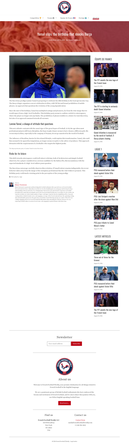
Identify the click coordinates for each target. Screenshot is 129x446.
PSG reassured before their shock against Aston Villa (104, 171)
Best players (15, 177)
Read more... (64, 403)
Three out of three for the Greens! (104, 259)
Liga (20, 177)
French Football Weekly (62, 441)
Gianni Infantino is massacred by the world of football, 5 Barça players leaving (105, 135)
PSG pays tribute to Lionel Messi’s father (104, 224)
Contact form (80, 420)
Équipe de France (103, 59)
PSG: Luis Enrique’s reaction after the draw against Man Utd (106, 198)
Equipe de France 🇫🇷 (67, 18)
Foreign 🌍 (83, 18)
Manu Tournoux (21, 185)
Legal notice (73, 441)
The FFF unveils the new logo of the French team (106, 81)
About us (96, 18)
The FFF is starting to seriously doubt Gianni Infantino (105, 108)
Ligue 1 (98, 149)
